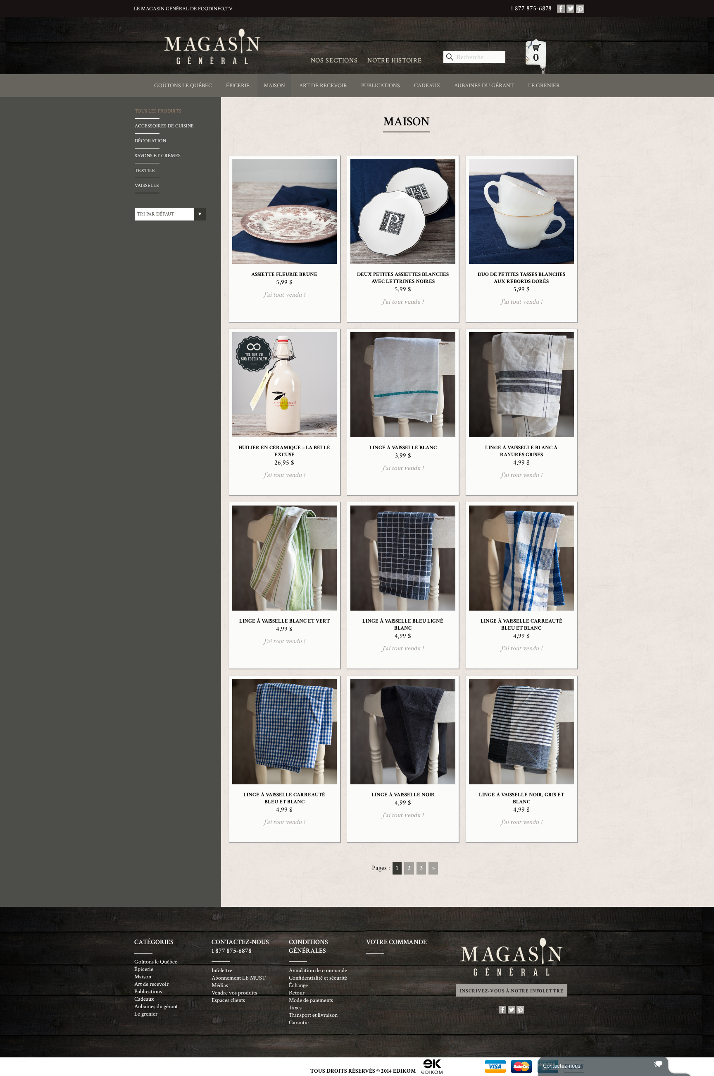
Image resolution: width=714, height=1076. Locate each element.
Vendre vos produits (234, 993)
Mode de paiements (311, 1000)
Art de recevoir (323, 85)
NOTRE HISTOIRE (394, 60)
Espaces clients (228, 1000)
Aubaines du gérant (484, 85)
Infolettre (222, 970)
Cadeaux (427, 85)
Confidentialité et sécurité (318, 978)
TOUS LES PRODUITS (158, 111)
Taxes (295, 1007)
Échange (298, 985)
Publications (380, 85)
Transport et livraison (313, 1015)
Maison (274, 85)
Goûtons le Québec (183, 85)
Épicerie (238, 85)
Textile (145, 171)
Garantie (299, 1022)
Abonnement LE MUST (239, 978)
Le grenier (544, 85)
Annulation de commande (318, 970)
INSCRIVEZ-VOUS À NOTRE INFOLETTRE (512, 991)
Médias (220, 985)
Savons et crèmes (158, 156)
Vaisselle (147, 185)
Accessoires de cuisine (164, 126)
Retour (297, 993)
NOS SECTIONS (334, 60)
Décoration (150, 141)
